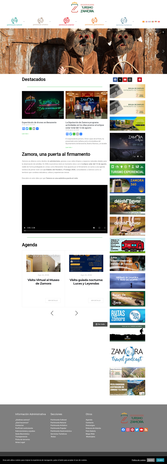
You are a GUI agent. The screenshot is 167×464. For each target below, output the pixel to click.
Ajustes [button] (150, 460)
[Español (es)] (143, 21)
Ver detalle (53, 300)
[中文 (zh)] (159, 21)
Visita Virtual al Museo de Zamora (43, 281)
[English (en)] (147, 21)
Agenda (29, 244)
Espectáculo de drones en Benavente (39, 122)
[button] (163, 32)
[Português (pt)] (153, 21)
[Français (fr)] (150, 21)
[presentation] (52, 313)
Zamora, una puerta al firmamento (56, 154)
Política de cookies (139, 460)
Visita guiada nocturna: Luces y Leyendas (86, 281)
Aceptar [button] (160, 460)
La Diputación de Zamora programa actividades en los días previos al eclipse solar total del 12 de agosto (85, 125)
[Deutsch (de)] (156, 21)
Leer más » (25, 134)
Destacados (34, 79)
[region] (83, 51)
